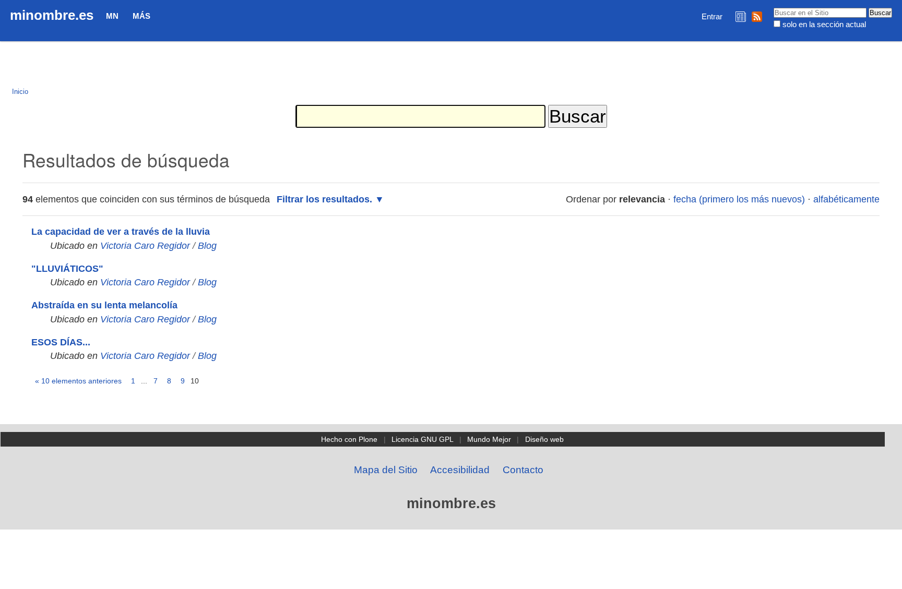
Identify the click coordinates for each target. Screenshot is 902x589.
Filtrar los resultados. (324, 199)
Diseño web (544, 439)
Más (141, 15)
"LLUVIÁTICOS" (67, 268)
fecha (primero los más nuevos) (739, 199)
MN (112, 15)
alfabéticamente (846, 199)
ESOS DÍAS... (60, 342)
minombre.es (51, 15)
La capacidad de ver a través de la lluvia (120, 231)
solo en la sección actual (824, 24)
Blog (207, 246)
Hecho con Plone (349, 439)
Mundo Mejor (489, 439)
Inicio (20, 91)
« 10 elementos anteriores (78, 381)
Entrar (712, 16)
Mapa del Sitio (386, 469)
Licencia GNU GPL (422, 439)
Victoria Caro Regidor (145, 246)
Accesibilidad (460, 469)
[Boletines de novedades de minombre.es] (740, 16)
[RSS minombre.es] (757, 16)
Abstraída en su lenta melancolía (104, 305)
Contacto (523, 469)
